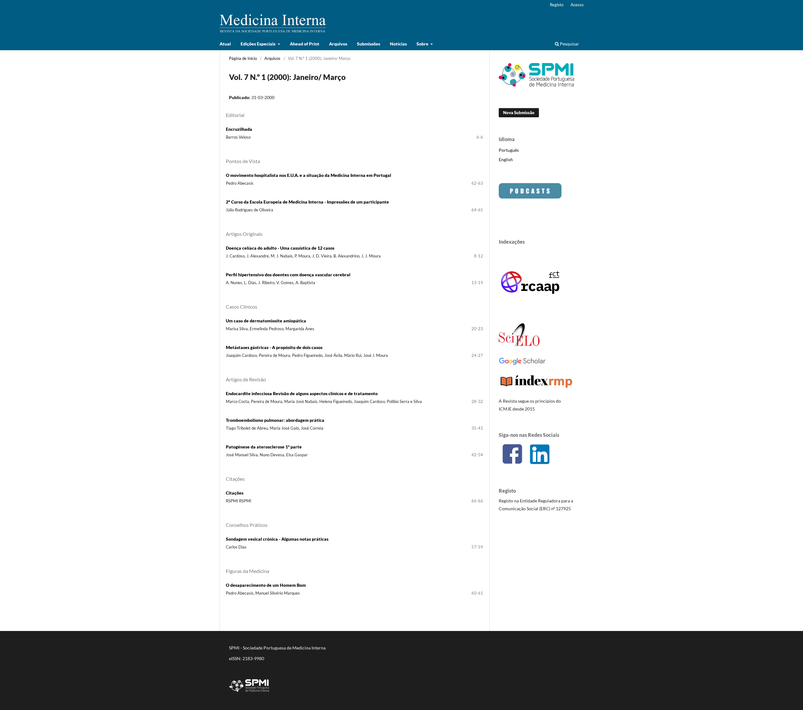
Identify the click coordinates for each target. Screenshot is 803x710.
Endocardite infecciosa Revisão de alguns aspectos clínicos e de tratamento (302, 393)
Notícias (398, 43)
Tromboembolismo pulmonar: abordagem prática (275, 420)
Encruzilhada (239, 129)
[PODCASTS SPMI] (530, 196)
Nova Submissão (518, 112)
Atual (225, 43)
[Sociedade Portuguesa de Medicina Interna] (536, 84)
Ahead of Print (304, 43)
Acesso (577, 4)
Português (509, 150)
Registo (556, 4)
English (506, 159)
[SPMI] (249, 693)
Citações (234, 492)
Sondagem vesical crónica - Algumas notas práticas (277, 539)
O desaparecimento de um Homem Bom (266, 585)
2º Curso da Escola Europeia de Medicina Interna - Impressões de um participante (307, 201)
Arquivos (338, 43)
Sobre (423, 43)
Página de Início (243, 58)
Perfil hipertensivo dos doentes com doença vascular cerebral (288, 274)
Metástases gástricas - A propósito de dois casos (274, 347)
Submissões (368, 43)
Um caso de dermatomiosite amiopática (266, 320)
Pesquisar (569, 43)
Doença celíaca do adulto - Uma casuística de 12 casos (280, 248)
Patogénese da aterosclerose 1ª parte (264, 446)
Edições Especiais (258, 43)
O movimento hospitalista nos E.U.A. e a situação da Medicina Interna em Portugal (308, 175)
